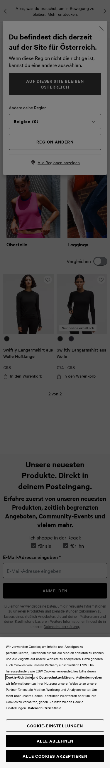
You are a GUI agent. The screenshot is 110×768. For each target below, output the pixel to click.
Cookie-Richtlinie (19, 677)
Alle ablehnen (55, 741)
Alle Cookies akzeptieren (55, 756)
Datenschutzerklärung (57, 677)
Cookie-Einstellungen (55, 725)
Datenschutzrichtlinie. (45, 707)
